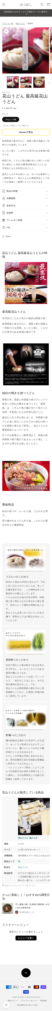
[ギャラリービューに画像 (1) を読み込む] (13, 82)
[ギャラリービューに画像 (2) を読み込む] (26, 82)
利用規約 (43, 1001)
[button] (3, 4)
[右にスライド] (49, 83)
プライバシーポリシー (29, 1001)
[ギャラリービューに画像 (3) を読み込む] (39, 82)
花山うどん (20, 23)
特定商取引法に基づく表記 (27, 1005)
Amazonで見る (26, 132)
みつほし (21, 997)
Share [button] (8, 236)
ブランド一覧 (7, 23)
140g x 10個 (10, 119)
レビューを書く (26, 937)
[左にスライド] (3, 83)
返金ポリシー (13, 1001)
